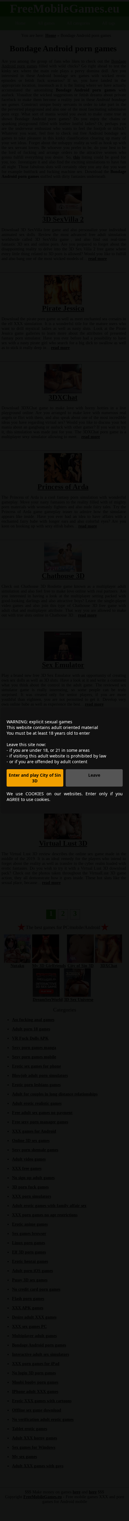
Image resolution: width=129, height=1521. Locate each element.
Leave (94, 775)
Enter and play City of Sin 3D (35, 778)
